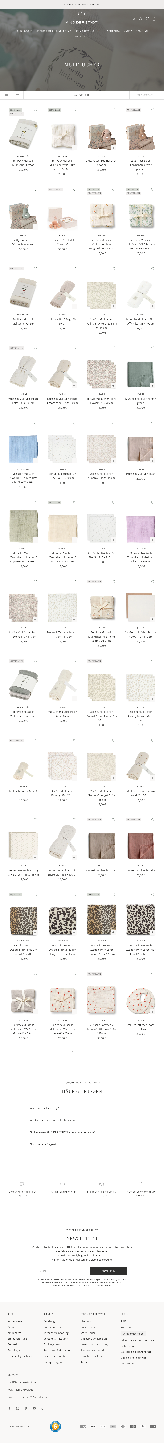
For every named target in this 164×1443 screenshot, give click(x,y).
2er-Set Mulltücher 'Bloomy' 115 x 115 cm (101, 476)
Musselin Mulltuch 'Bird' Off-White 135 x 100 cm (140, 321)
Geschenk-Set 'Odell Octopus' (62, 242)
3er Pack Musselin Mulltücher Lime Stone (23, 714)
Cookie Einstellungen (133, 1357)
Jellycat (62, 235)
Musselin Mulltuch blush (140, 474)
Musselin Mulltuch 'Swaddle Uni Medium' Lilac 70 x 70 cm (140, 557)
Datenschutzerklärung (102, 1285)
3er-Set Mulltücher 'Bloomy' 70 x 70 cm (62, 793)
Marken (128, 31)
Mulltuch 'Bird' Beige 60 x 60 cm (62, 321)
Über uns (86, 1321)
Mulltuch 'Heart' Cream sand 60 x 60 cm (141, 793)
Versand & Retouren (56, 1338)
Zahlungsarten (52, 1344)
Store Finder (87, 1333)
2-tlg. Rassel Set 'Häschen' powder (101, 163)
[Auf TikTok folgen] (42, 1408)
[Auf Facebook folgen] (9, 1408)
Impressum (128, 1363)
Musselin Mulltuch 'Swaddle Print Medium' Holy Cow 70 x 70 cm (62, 950)
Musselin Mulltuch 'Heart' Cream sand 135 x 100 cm (62, 401)
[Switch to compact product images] (17, 95)
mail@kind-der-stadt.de (22, 1382)
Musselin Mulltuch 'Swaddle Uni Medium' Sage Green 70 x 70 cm (23, 557)
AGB (123, 1321)
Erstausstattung (84, 31)
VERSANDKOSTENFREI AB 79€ (81, 4)
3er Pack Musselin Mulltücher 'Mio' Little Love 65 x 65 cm (62, 1029)
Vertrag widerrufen (133, 1333)
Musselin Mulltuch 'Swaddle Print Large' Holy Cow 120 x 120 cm (140, 950)
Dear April (62, 156)
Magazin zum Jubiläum (94, 1338)
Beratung (142, 31)
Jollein (101, 314)
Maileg (101, 156)
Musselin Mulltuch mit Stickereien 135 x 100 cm (62, 872)
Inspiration (113, 31)
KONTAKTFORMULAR (20, 1389)
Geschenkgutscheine (20, 1356)
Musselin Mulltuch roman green (140, 401)
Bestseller (14, 1344)
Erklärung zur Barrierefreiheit (138, 1340)
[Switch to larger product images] (6, 95)
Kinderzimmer (44, 31)
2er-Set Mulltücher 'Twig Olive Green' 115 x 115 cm (23, 872)
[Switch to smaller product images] (11, 95)
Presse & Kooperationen (95, 1350)
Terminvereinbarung (56, 1333)
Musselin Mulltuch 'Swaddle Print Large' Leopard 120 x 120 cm (101, 950)
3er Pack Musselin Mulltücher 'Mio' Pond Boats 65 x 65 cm (101, 637)
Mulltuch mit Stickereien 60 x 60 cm (62, 714)
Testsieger (14, 1350)
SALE (100, 31)
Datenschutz (128, 1346)
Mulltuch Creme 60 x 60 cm (23, 793)
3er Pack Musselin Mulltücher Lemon (23, 163)
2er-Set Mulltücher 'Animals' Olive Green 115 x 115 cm (101, 324)
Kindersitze (63, 31)
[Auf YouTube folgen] (34, 1408)
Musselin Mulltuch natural (101, 870)
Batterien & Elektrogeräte (136, 1352)
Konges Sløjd (23, 156)
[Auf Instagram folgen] (17, 1408)
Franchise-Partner (91, 1356)
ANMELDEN (128, 1429)
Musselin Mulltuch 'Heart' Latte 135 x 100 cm (23, 401)
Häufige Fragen (53, 1362)
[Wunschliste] (147, 19)
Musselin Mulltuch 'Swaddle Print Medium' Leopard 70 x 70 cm (23, 950)
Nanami (62, 314)
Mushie (140, 394)
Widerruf (126, 1327)
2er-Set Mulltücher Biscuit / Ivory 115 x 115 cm (140, 634)
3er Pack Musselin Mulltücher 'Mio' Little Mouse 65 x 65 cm (23, 1029)
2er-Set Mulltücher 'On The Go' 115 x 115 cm (101, 555)
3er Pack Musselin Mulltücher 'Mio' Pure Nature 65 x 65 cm (62, 165)
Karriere (85, 1362)
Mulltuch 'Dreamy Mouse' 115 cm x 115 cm (62, 634)
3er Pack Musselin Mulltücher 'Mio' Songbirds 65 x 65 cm (101, 244)
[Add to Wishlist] (35, 109)
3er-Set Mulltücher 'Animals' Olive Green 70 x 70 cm (101, 716)
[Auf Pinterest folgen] (26, 1408)
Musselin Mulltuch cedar (140, 870)
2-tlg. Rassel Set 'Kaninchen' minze (23, 242)
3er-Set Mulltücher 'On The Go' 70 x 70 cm (62, 476)
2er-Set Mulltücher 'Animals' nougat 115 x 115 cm (101, 795)
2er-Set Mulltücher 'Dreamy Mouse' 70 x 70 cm (140, 716)
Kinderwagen (24, 31)
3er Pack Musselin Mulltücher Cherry (23, 321)
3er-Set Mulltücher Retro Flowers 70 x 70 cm (101, 401)
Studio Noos (23, 469)
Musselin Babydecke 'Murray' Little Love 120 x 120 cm (101, 1029)
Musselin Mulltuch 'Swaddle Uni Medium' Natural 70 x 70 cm (62, 557)
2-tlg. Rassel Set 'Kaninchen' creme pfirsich (140, 165)
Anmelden (108, 1270)
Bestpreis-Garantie (55, 1356)
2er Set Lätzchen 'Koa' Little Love (140, 1027)
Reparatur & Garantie (57, 1350)
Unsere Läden (82, 36)
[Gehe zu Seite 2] (91, 1051)
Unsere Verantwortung (94, 1344)
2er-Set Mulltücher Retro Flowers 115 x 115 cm (23, 634)
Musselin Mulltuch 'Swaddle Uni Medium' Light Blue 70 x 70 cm (23, 478)
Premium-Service (54, 1327)
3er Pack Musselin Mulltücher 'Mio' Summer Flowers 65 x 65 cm (140, 244)
